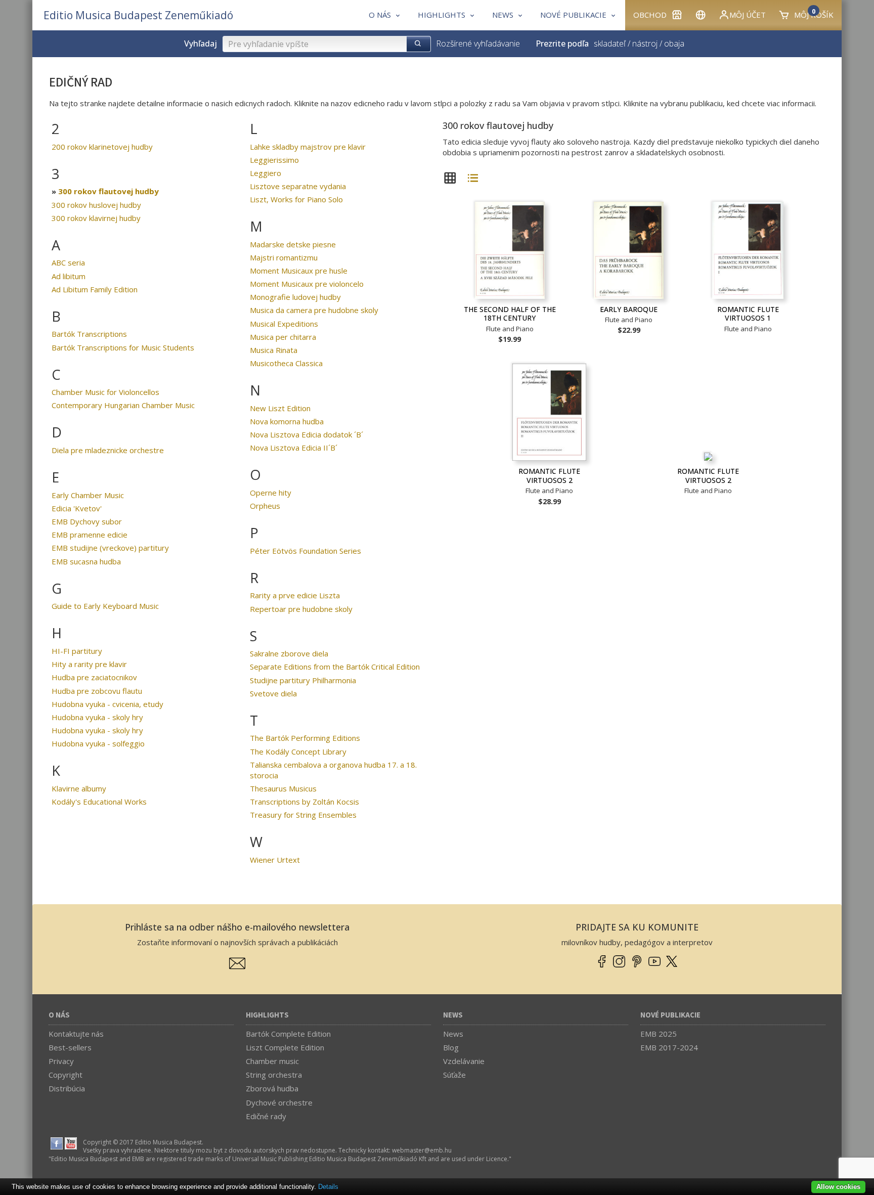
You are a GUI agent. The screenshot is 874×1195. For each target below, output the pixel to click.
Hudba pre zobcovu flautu (97, 691)
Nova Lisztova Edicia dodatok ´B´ (306, 434)
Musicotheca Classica (286, 363)
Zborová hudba (272, 1088)
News (453, 1015)
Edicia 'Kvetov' (77, 508)
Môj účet (747, 15)
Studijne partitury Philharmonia (303, 680)
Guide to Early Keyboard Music (105, 606)
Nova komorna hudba (287, 421)
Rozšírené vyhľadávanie (478, 43)
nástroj (645, 43)
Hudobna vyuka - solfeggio (98, 743)
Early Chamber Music (88, 495)
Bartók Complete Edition (288, 1034)
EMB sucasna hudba (86, 561)
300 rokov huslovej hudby (96, 205)
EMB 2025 (658, 1034)
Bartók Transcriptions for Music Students (123, 347)
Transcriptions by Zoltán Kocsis (304, 801)
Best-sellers (70, 1047)
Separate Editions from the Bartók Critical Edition (335, 666)
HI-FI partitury (77, 651)
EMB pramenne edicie (89, 534)
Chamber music (272, 1061)
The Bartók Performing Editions (305, 738)
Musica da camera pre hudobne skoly (314, 310)
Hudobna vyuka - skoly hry (97, 717)
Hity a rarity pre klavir (89, 664)
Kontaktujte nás (76, 1034)
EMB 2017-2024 (669, 1047)
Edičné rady (266, 1116)
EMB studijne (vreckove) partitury (110, 548)
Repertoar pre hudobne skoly (301, 609)
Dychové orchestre (279, 1102)
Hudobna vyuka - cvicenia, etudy (107, 704)
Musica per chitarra (283, 337)
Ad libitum (68, 276)
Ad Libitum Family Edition (95, 289)
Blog (451, 1047)
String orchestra (274, 1075)
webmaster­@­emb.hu (422, 1150)
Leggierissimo (274, 160)
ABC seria (68, 262)
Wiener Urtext (275, 860)
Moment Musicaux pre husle (298, 270)
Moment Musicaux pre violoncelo (307, 284)
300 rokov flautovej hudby (108, 191)
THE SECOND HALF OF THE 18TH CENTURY (510, 313)
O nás (59, 1015)
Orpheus (265, 506)
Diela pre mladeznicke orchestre (108, 450)
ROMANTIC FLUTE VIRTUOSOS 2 (549, 475)
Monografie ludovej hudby (295, 297)
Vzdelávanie (464, 1061)
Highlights (267, 1015)
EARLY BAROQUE (629, 309)
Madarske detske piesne (293, 244)
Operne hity (270, 493)
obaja (674, 43)
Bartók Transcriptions (89, 334)
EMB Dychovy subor (87, 521)
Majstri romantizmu (284, 257)
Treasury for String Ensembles (303, 815)
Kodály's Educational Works (99, 801)
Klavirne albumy (79, 788)
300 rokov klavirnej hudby (96, 218)
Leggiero (265, 173)
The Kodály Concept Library (298, 751)
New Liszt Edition (280, 408)
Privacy (61, 1061)
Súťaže (454, 1075)
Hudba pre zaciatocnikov (94, 677)
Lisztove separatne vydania (298, 186)
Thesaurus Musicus (283, 788)
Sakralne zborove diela (289, 653)
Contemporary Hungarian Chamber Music (123, 405)
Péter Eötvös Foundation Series (305, 551)
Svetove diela (273, 693)
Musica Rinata (273, 350)
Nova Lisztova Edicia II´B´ (293, 447)
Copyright (65, 1075)
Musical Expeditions (284, 324)
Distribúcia (67, 1088)
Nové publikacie (670, 1015)
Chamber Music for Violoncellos (105, 392)
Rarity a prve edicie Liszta (295, 595)
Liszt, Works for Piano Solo (296, 199)
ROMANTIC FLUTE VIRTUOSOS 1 (748, 313)
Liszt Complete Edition (285, 1047)
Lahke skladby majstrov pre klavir (308, 147)
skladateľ (610, 43)
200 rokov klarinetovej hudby (102, 147)
